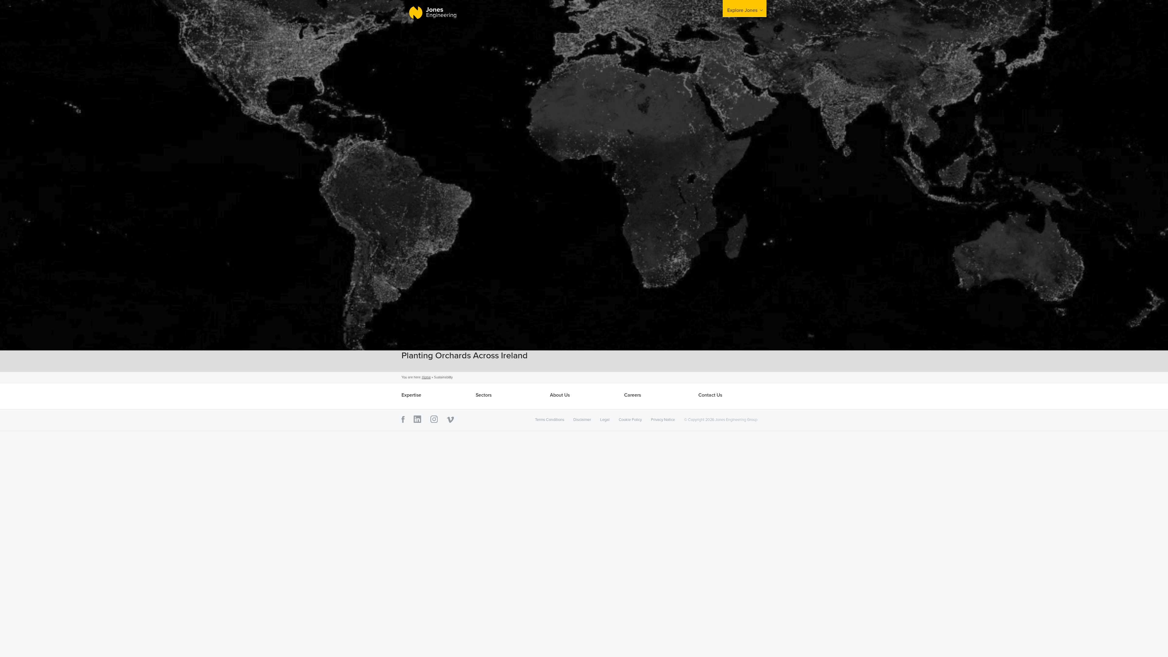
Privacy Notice (663, 419)
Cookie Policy (630, 419)
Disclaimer (582, 419)
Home (426, 377)
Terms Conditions (549, 419)
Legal (605, 419)
